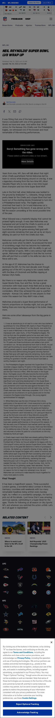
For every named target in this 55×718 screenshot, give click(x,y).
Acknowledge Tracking (27, 712)
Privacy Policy (23, 658)
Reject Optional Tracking (27, 704)
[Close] (51, 642)
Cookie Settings (29, 698)
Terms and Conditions (23, 652)
